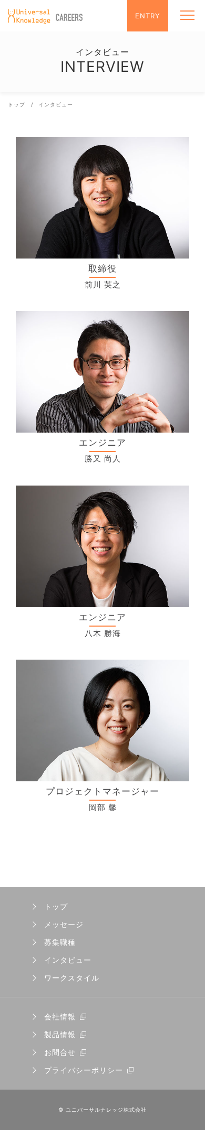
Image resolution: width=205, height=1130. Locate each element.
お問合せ (60, 1052)
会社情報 (60, 1016)
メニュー (188, 16)
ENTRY (147, 16)
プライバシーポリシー (83, 1070)
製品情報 (60, 1034)
